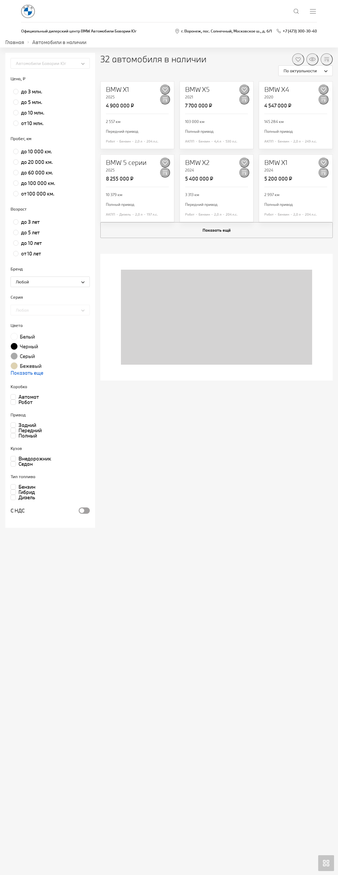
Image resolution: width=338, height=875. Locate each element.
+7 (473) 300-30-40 (300, 31)
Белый (27, 337)
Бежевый (30, 366)
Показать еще (27, 373)
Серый (27, 356)
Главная (14, 42)
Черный (29, 346)
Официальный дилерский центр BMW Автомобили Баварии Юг (79, 31)
